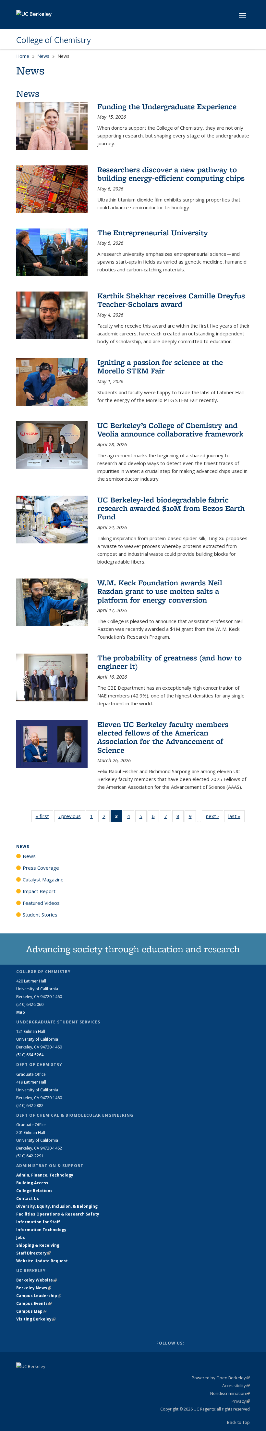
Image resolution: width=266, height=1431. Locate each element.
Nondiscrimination (230, 1393)
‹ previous (71, 816)
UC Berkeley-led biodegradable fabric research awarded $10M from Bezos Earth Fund (171, 508)
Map (20, 1012)
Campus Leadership (38, 1295)
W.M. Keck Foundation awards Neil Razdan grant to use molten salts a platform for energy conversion (159, 591)
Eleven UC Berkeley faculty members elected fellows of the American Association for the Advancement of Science (162, 737)
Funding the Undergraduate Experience (166, 106)
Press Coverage (41, 868)
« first (44, 816)
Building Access (32, 1183)
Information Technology (41, 1229)
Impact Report (39, 891)
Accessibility (236, 1385)
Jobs (20, 1237)
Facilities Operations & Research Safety (57, 1214)
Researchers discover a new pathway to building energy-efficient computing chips (171, 173)
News (43, 56)
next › (214, 816)
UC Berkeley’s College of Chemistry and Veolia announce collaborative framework (170, 429)
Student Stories (40, 914)
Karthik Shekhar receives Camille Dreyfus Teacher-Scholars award (171, 300)
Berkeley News (33, 1288)
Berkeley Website (36, 1280)
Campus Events (34, 1303)
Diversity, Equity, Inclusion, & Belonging (57, 1206)
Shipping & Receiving (37, 1245)
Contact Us (27, 1198)
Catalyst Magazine (43, 879)
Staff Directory (33, 1253)
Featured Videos (41, 903)
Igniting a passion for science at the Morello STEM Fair (160, 366)
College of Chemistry (53, 40)
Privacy (241, 1401)
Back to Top (238, 1422)
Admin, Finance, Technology (44, 1175)
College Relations (34, 1190)
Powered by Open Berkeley (221, 1378)
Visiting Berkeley (35, 1319)
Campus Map (31, 1311)
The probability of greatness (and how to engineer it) (169, 662)
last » (236, 816)
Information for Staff (38, 1222)
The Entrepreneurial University (152, 233)
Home (22, 56)
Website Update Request (42, 1261)
